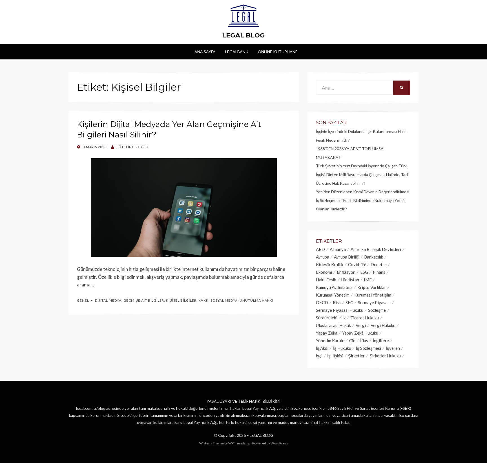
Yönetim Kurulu (330, 340)
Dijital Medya (108, 300)
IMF (368, 279)
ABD (320, 249)
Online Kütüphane (278, 51)
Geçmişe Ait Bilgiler (143, 300)
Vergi (361, 325)
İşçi (319, 355)
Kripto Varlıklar (371, 287)
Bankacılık (373, 256)
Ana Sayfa (205, 51)
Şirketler (356, 355)
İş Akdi (322, 348)
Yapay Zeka (326, 332)
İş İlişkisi (335, 355)
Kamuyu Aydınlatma (334, 287)
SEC (349, 302)
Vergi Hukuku (383, 325)
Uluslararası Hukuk (333, 325)
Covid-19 (357, 264)
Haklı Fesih (326, 279)
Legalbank (236, 51)
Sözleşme (377, 310)
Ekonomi (324, 272)
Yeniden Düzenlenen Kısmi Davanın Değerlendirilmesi (362, 191)
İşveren (393, 348)
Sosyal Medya (224, 300)
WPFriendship (239, 443)
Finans (379, 272)
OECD (322, 302)
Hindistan (350, 279)
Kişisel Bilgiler (181, 300)
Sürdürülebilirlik (331, 317)
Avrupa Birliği (346, 256)
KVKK (203, 300)
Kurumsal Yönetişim (372, 294)
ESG (364, 272)
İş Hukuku (342, 348)
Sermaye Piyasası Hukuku (339, 310)
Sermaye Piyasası (374, 302)
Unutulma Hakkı (256, 300)
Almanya (338, 249)
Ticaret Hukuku (364, 317)
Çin (352, 340)
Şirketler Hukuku (385, 355)
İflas (364, 340)
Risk (337, 302)
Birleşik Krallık (329, 264)
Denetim (379, 264)
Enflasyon (346, 272)
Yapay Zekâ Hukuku (360, 332)
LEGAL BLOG (243, 35)
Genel (83, 300)
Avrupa (322, 256)
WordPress (279, 443)
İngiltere (381, 340)
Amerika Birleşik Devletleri (376, 249)
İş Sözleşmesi (368, 348)
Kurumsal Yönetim (332, 294)
